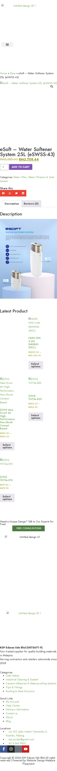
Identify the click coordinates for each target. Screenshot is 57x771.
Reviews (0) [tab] (31, 204)
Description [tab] (12, 204)
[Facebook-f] (3, 749)
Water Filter (19, 177)
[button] (7, 44)
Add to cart (21, 167)
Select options (35, 365)
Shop (13, 73)
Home (3, 73)
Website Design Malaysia (41, 760)
